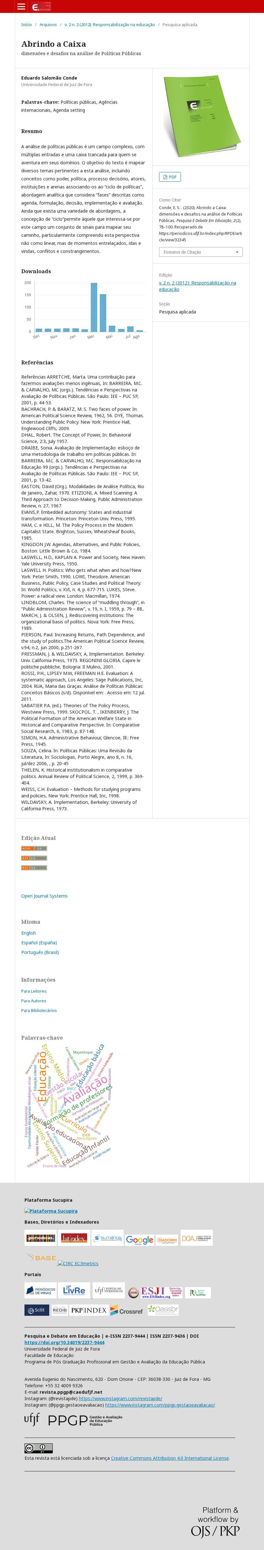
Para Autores (33, 1001)
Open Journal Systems (44, 896)
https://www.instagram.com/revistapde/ (120, 1398)
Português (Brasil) (40, 952)
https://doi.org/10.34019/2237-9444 (64, 1342)
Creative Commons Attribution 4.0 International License (170, 1458)
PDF (172, 177)
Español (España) (39, 942)
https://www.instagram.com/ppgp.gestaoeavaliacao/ (160, 1405)
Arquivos (48, 24)
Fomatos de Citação (182, 252)
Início (26, 24)
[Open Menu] (21, 6)
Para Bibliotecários (39, 1010)
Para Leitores (34, 991)
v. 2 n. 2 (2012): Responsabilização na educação (110, 24)
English (28, 933)
